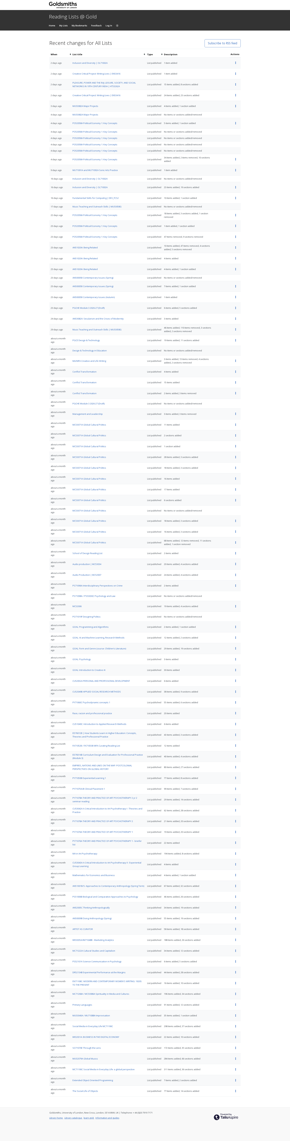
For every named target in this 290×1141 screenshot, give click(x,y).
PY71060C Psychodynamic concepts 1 (91, 702)
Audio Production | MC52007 (86, 574)
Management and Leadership (87, 413)
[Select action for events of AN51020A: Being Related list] (235, 248)
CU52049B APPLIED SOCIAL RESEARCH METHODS (96, 691)
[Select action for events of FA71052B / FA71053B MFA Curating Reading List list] (235, 746)
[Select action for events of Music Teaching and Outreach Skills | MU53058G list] (235, 329)
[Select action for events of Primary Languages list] (235, 1005)
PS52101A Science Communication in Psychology (97, 961)
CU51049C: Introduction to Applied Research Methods (99, 724)
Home (52, 25)
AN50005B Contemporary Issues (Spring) (92, 277)
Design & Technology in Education (89, 350)
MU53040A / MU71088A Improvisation (91, 1015)
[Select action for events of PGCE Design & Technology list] (235, 340)
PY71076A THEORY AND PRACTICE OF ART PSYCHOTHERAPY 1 (102, 831)
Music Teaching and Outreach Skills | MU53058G (97, 206)
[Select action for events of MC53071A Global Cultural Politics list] (235, 425)
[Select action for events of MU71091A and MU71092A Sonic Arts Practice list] (235, 170)
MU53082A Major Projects (85, 106)
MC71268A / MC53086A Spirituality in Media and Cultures (100, 993)
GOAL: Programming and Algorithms (90, 626)
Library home (56, 1117)
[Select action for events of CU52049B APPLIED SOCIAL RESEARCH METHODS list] (235, 692)
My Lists (63, 25)
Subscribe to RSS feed (222, 43)
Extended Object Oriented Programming (92, 1080)
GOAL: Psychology (81, 659)
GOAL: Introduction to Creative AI (88, 670)
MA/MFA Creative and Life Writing (89, 360)
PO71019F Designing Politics (86, 616)
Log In (109, 25)
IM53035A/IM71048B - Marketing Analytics (93, 939)
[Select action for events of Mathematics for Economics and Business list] (235, 875)
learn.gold (89, 1117)
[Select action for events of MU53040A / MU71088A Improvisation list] (235, 1016)
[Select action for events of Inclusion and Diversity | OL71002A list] (235, 63)
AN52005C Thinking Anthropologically (91, 907)
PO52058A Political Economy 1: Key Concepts (94, 123)
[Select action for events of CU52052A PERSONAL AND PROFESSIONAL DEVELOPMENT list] (235, 681)
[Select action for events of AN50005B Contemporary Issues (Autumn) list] (235, 297)
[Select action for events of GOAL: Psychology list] (235, 659)
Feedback (96, 25)
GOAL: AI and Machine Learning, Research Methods (98, 637)
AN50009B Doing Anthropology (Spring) (91, 918)
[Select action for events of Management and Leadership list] (235, 414)
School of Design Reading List (87, 553)
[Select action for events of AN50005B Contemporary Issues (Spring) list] (235, 286)
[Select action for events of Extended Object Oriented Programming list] (235, 1080)
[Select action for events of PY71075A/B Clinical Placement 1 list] (235, 789)
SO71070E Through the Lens (86, 1047)
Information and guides (107, 1117)
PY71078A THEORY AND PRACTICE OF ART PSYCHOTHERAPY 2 (102, 821)
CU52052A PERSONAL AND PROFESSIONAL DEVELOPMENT (101, 680)
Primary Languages (82, 1004)
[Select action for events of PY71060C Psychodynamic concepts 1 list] (235, 702)
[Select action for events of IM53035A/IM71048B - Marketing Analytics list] (235, 940)
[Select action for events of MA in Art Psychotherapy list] (235, 854)
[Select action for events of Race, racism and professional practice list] (235, 713)
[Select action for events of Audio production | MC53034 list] (235, 564)
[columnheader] (60, 54)
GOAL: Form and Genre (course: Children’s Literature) (99, 648)
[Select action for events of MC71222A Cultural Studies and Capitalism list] (235, 951)
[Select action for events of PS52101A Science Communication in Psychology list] (235, 961)
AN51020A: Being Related (85, 247)
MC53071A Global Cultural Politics (89, 424)
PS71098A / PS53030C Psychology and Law (93, 596)
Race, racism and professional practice (92, 713)
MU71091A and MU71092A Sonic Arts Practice (95, 170)
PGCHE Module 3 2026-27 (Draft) (88, 307)
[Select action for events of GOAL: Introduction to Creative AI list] (235, 670)
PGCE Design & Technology (86, 340)
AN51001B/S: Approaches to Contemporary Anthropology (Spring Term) (108, 885)
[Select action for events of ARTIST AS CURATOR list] (235, 929)
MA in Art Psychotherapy (84, 853)
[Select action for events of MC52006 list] (235, 606)
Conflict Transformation (84, 371)
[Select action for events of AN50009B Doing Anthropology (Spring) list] (235, 918)
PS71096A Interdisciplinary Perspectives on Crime (97, 585)
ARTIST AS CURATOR (82, 929)
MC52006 (77, 606)
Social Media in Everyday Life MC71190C (92, 1026)
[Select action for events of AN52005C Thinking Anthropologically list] (235, 907)
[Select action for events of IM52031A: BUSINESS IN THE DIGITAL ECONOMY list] (235, 1037)
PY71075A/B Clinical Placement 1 (88, 788)
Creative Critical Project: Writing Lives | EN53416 (96, 73)
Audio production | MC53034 (86, 564)
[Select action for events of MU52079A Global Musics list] (235, 1059)
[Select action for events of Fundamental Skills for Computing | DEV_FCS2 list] (235, 198)
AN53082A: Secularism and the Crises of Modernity (98, 318)
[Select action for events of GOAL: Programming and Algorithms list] (235, 627)
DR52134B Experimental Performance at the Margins (99, 972)
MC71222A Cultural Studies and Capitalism (93, 950)
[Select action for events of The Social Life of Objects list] (235, 1091)
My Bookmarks (79, 25)
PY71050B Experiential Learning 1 (89, 778)
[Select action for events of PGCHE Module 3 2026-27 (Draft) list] (235, 308)
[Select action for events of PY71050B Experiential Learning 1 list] (235, 778)
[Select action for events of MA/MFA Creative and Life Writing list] (235, 361)
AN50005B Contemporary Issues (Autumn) (93, 297)
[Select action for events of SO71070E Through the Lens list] (235, 1048)
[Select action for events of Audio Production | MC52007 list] (235, 575)
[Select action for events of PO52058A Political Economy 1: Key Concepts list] (235, 123)
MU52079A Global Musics (85, 1058)
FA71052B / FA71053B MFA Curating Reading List (96, 745)
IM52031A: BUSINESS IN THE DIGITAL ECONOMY (95, 1036)
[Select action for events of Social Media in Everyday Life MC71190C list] (235, 1026)
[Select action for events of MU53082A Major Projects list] (235, 106)
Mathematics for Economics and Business (93, 875)
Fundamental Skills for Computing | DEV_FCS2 (95, 198)
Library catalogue (73, 1117)
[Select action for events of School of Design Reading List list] (235, 553)
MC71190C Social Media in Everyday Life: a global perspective (103, 1069)
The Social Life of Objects (85, 1091)
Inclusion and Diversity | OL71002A (90, 62)
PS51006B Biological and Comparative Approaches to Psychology (105, 896)
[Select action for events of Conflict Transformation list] (235, 372)
